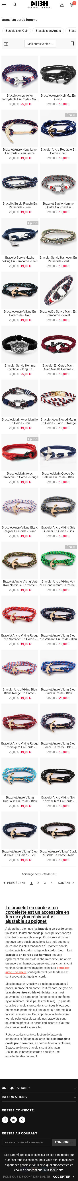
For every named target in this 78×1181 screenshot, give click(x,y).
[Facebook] (5, 1119)
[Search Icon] (14, 4)
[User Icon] (62, 5)
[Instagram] (13, 1119)
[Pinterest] (22, 1119)
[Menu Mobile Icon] (4, 4)
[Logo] (39, 4)
